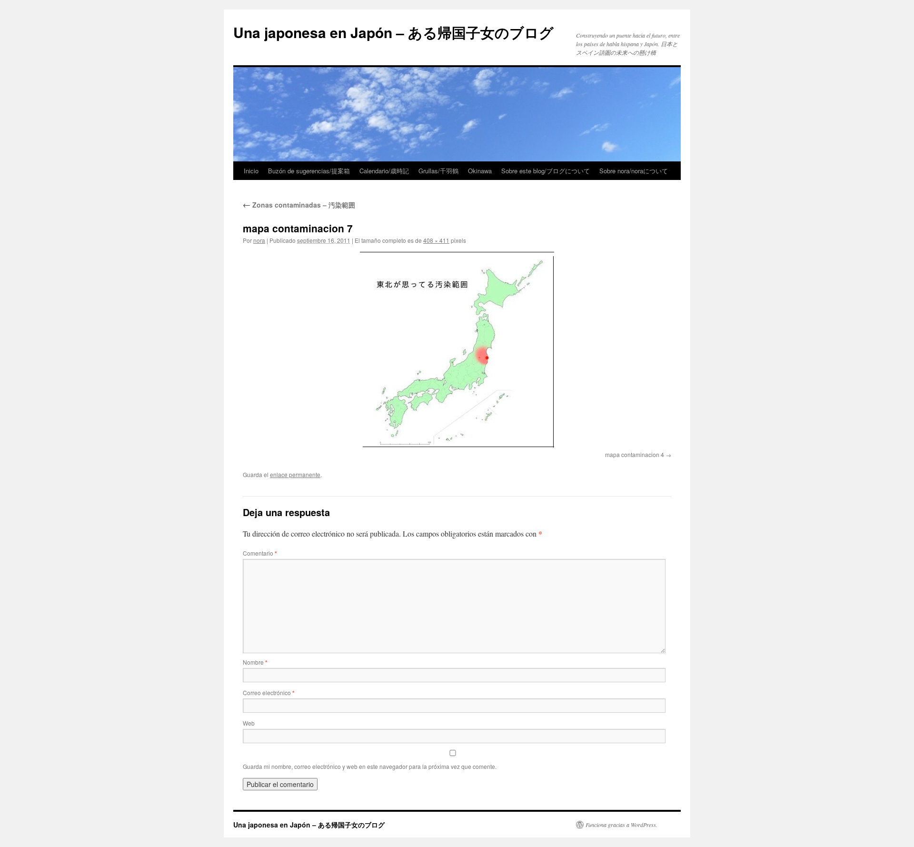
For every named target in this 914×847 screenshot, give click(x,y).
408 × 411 (436, 240)
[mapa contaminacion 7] (457, 350)
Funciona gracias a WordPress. (621, 824)
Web (249, 723)
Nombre (255, 662)
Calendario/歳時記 (384, 170)
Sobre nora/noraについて (633, 170)
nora (259, 240)
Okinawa (480, 170)
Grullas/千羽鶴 (438, 170)
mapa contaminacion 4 (634, 454)
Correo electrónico (269, 692)
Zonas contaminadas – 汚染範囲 (299, 204)
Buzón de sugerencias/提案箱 (309, 170)
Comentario (260, 553)
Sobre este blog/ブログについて (545, 170)
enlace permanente (295, 474)
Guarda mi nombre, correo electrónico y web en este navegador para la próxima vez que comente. (370, 766)
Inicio (251, 170)
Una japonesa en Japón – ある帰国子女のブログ (393, 32)
